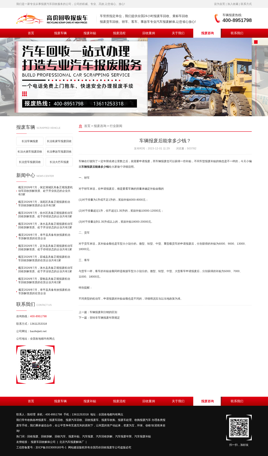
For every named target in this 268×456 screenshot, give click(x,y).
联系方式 (246, 3)
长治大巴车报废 (59, 162)
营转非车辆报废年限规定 (105, 317)
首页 (31, 33)
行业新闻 (116, 126)
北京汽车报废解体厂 (71, 441)
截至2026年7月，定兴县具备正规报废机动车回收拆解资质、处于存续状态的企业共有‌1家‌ (45, 247)
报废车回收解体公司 (43, 441)
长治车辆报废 (30, 141)
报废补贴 (90, 33)
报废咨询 (207, 33)
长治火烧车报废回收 (29, 151)
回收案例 (148, 33)
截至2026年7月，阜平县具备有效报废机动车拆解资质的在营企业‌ (44, 236)
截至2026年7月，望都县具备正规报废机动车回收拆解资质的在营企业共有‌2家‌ (44, 280)
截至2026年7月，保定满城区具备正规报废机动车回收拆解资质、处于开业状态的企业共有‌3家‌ (45, 191)
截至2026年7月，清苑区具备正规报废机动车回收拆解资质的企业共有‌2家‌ (44, 203)
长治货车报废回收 (30, 162)
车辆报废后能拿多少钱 (95, 166)
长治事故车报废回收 (59, 151)
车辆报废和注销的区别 (103, 312)
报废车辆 (60, 33)
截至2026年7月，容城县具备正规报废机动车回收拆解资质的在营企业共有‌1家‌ (44, 258)
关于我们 (178, 33)
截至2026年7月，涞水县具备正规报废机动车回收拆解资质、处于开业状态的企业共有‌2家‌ (45, 225)
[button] (131, 111)
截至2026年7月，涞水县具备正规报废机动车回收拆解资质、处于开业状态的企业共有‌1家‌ (45, 269)
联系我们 (237, 33)
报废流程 (119, 33)
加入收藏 (232, 3)
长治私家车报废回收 (59, 141)
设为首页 (219, 3)
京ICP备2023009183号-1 (51, 447)
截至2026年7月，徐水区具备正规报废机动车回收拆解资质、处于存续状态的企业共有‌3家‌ (45, 214)
